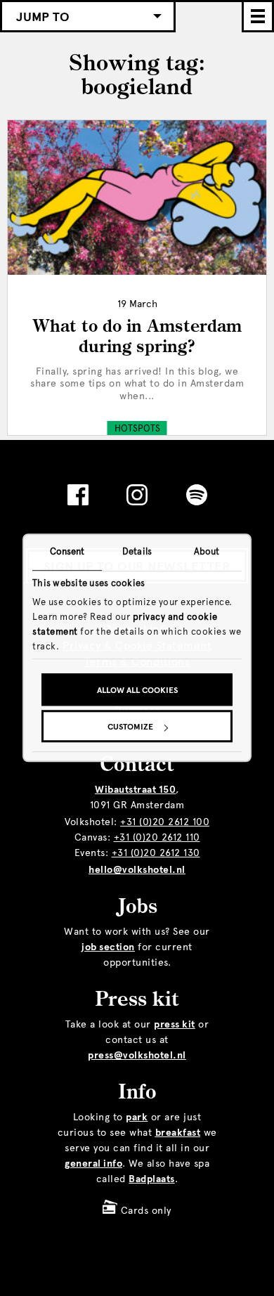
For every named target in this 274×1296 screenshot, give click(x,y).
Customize (130, 727)
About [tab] (207, 551)
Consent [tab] (67, 551)
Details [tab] (137, 551)
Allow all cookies (137, 691)
